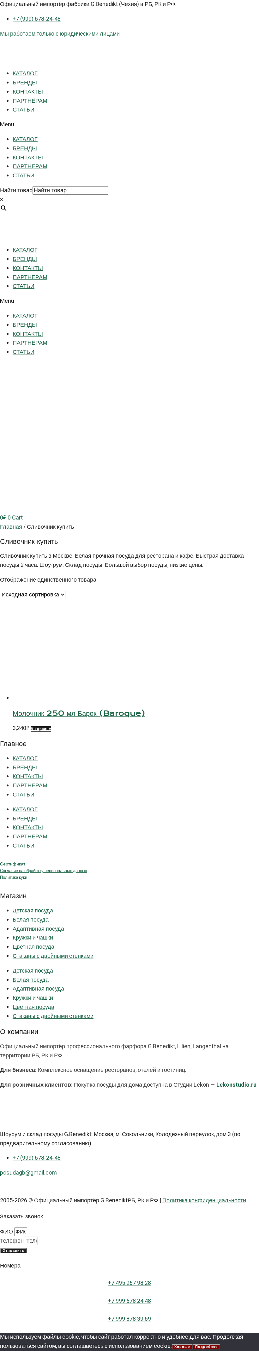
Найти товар (16, 190)
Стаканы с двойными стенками (53, 956)
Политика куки (13, 877)
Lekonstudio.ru (236, 1085)
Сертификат (12, 864)
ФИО (7, 1231)
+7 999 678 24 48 (129, 1301)
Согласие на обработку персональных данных (43, 871)
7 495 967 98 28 (131, 1283)
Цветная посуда (33, 947)
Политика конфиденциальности (204, 1200)
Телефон (12, 1241)
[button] (129, 124)
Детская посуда (33, 910)
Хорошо (182, 1346)
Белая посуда (31, 920)
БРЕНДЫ (25, 82)
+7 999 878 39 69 (129, 1319)
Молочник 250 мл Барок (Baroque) (79, 713)
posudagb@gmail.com (28, 1173)
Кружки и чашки (33, 938)
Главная (11, 527)
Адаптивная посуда (38, 929)
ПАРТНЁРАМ (30, 101)
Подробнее (206, 1346)
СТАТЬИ (23, 110)
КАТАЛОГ (25, 73)
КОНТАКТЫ (28, 92)
